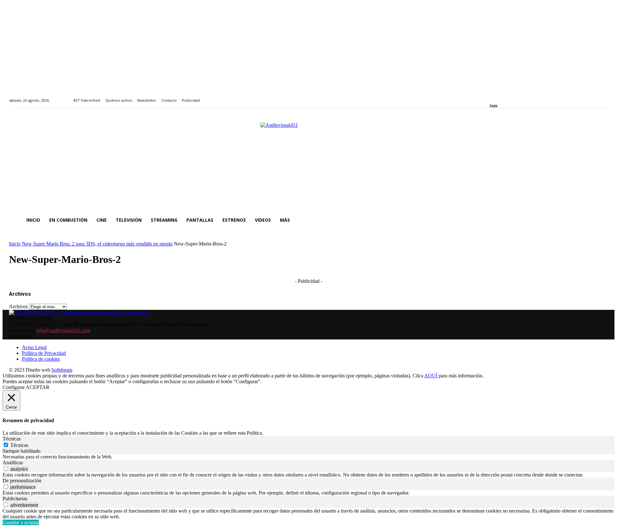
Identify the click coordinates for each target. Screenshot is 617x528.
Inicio (15, 243)
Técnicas (19, 445)
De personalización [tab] (22, 480)
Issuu (493, 105)
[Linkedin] (506, 96)
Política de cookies (41, 359)
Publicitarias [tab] (15, 498)
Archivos (18, 306)
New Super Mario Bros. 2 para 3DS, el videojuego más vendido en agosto (97, 243)
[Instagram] (499, 96)
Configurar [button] (14, 387)
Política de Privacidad (44, 353)
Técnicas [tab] (12, 438)
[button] (600, 220)
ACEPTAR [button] (37, 387)
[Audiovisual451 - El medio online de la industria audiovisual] (308, 163)
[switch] (6, 469)
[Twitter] (514, 96)
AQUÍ (430, 375)
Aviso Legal (34, 347)
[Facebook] (492, 96)
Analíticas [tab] (13, 462)
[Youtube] (521, 96)
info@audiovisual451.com (63, 330)
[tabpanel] (308, 457)
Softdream (61, 370)
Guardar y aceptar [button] (21, 522)
